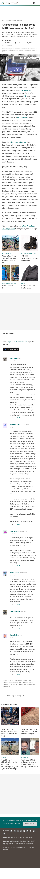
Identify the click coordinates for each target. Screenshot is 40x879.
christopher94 (15, 611)
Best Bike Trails (25, 841)
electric (22, 680)
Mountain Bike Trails (27, 727)
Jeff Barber (7, 40)
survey (29, 684)
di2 (12, 680)
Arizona (3, 757)
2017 (9, 680)
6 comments (8, 45)
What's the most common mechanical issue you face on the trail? (9, 732)
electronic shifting (24, 682)
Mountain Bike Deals (26, 844)
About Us (14, 837)
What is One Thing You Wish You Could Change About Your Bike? (9, 259)
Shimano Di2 (22, 117)
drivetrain (17, 680)
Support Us (22, 837)
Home (3, 20)
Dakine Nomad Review (7, 287)
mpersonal (13, 358)
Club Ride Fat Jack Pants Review (28, 287)
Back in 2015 (26, 90)
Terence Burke (15, 425)
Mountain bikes (6, 253)
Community (24, 757)
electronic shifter (14, 682)
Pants (23, 283)
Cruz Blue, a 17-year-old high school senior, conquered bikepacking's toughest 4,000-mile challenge (9, 764)
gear (31, 682)
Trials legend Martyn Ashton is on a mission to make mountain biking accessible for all (29, 763)
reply (18, 417)
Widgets (29, 837)
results (5, 684)
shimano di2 (22, 684)
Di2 (24, 96)
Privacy (5, 850)
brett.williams (14, 531)
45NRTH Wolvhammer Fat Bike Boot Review (29, 258)
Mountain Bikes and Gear (12, 20)
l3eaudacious (14, 635)
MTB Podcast (14, 841)
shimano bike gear (12, 684)
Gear (21, 20)
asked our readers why (18, 142)
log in (9, 342)
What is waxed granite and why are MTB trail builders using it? (29, 731)
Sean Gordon (14, 572)
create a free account (20, 342)
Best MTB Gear (13, 844)
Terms (31, 847)
